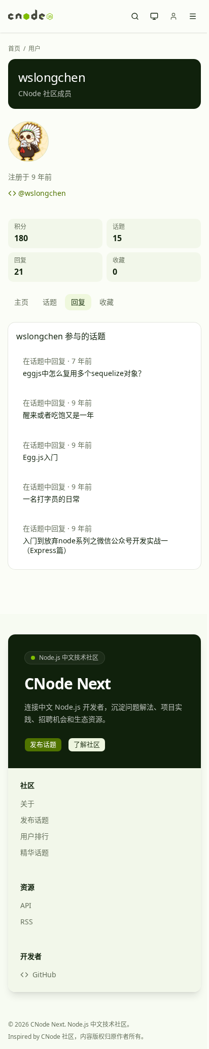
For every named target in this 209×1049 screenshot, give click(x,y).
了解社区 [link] (87, 744)
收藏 (106, 302)
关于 (27, 803)
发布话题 (34, 820)
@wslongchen (42, 193)
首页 (14, 49)
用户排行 (34, 836)
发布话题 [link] (43, 744)
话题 (50, 302)
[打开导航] (193, 16)
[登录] (173, 16)
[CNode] (30, 16)
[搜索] (135, 16)
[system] (154, 16)
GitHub (44, 974)
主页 (21, 302)
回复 (78, 302)
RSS (26, 921)
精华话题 (34, 852)
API (25, 905)
